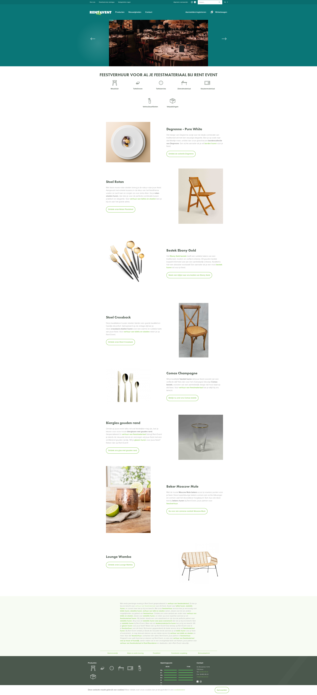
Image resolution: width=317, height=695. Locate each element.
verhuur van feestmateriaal (178, 603)
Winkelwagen (219, 12)
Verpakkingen (172, 107)
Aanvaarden (222, 690)
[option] (158, 43)
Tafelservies (161, 89)
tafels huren (124, 611)
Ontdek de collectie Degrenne (181, 154)
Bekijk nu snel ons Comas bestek (182, 398)
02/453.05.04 (203, 672)
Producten (119, 12)
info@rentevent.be (202, 677)
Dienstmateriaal (184, 89)
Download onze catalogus (106, 2)
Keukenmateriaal (208, 89)
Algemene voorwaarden (180, 2)
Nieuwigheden (134, 12)
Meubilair (115, 89)
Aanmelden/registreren (195, 12)
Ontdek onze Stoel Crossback (120, 342)
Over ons (92, 2)
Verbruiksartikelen (150, 107)
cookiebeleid (179, 690)
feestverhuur (148, 613)
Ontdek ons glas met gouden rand (122, 450)
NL (225, 2)
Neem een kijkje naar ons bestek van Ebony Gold (189, 275)
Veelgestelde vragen (124, 2)
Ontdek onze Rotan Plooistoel (120, 209)
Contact (148, 12)
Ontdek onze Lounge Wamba (120, 565)
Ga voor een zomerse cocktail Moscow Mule (187, 511)
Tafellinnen (138, 89)
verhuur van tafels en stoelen (181, 633)
